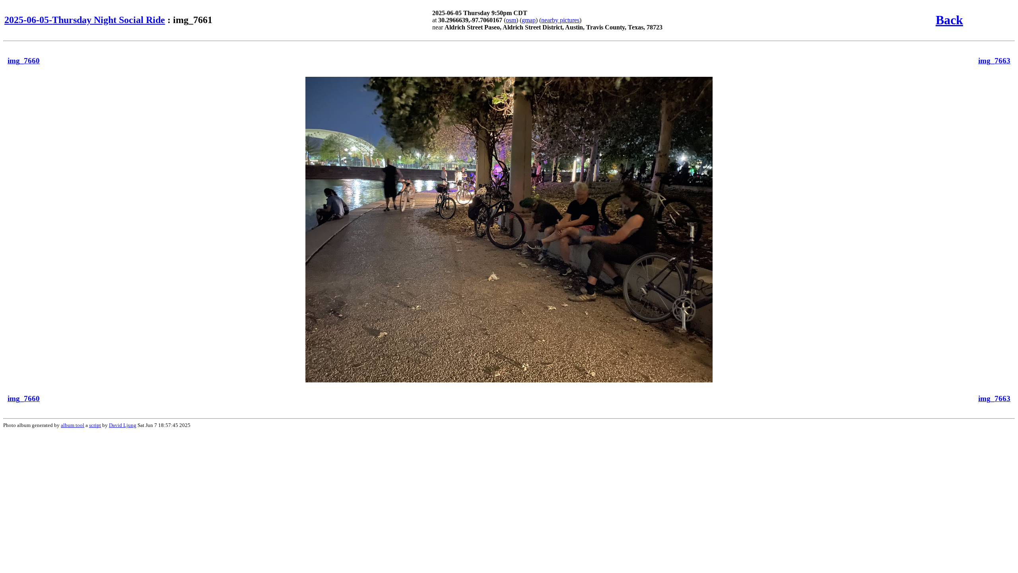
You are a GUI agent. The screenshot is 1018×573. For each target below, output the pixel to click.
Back (949, 20)
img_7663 (994, 61)
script (95, 425)
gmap (529, 20)
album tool (72, 425)
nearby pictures (560, 20)
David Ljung (122, 425)
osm (511, 20)
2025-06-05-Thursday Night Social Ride (84, 20)
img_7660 (24, 61)
